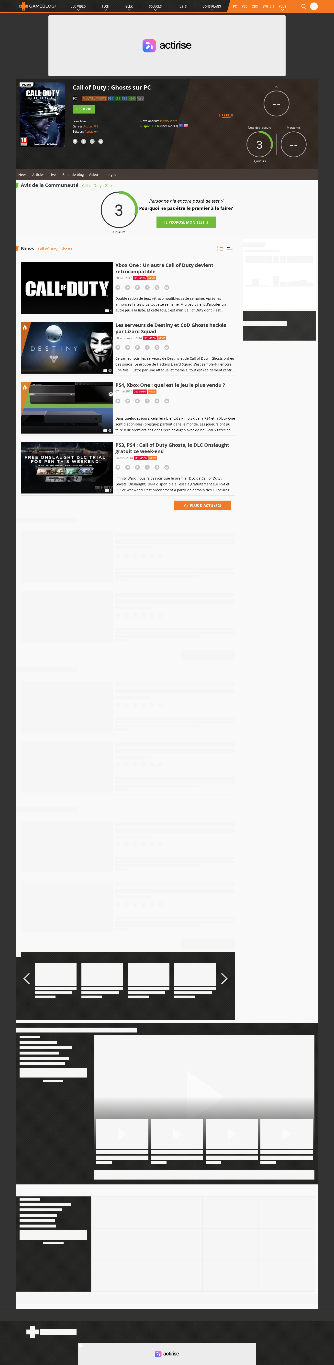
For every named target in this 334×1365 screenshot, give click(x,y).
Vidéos (94, 174)
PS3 (124, 98)
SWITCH (268, 6)
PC (235, 6)
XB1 (117, 98)
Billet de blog (73, 174)
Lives (53, 174)
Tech (105, 6)
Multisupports (94, 98)
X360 (132, 98)
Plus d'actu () (205, 505)
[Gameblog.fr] (36, 6)
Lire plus (226, 115)
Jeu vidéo (140, 278)
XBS (255, 6)
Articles (38, 174)
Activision (91, 131)
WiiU (140, 98)
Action (87, 126)
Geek (129, 6)
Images (110, 174)
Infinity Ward (168, 121)
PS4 (110, 98)
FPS (95, 126)
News (22, 174)
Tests (182, 6)
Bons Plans (212, 6)
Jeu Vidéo (78, 6)
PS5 (244, 6)
